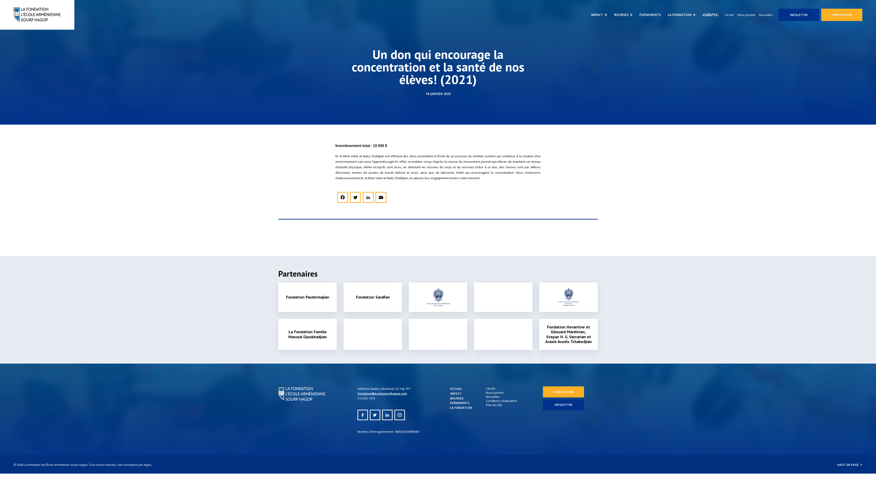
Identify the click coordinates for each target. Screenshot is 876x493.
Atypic (147, 465)
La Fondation (679, 15)
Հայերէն (710, 15)
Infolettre (799, 15)
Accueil (456, 389)
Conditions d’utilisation (501, 401)
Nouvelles (766, 15)
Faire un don (842, 15)
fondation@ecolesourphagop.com (382, 393)
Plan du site (494, 405)
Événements (650, 15)
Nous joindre (746, 15)
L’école (729, 15)
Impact (597, 15)
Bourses (621, 15)
